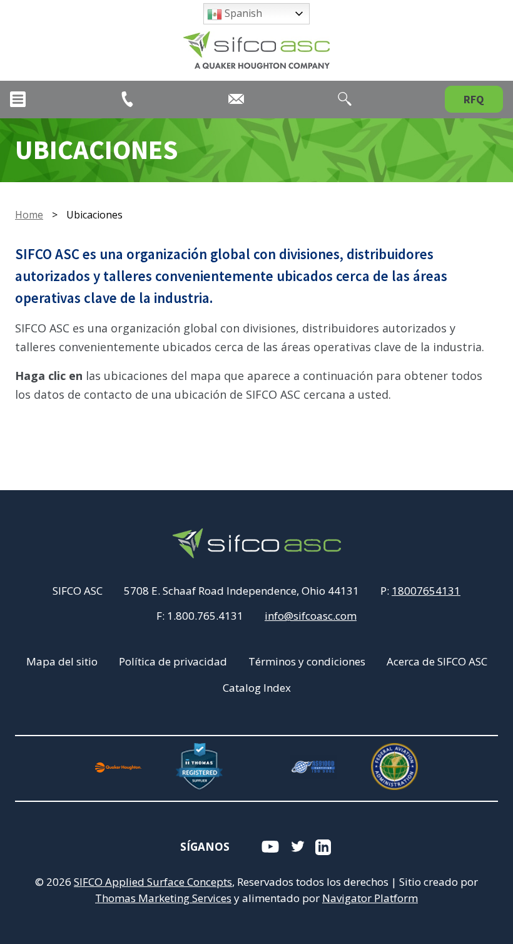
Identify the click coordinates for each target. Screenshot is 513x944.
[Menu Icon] (18, 99)
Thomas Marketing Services (163, 898)
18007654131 (426, 590)
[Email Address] (236, 99)
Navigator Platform (370, 898)
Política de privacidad (173, 661)
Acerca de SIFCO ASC (437, 661)
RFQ (474, 99)
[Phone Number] (127, 99)
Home (29, 215)
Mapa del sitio (62, 661)
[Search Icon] (345, 99)
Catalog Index (257, 687)
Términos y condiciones (306, 661)
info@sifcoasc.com (311, 615)
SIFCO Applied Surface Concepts (153, 882)
